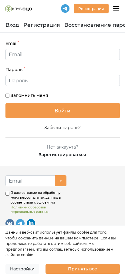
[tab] (62, 80)
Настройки (22, 269)
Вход (12, 25)
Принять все (82, 269)
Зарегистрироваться (62, 154)
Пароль (15, 69)
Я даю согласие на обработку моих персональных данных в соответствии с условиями (36, 202)
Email (12, 43)
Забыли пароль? (62, 127)
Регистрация (41, 25)
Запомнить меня (29, 95)
